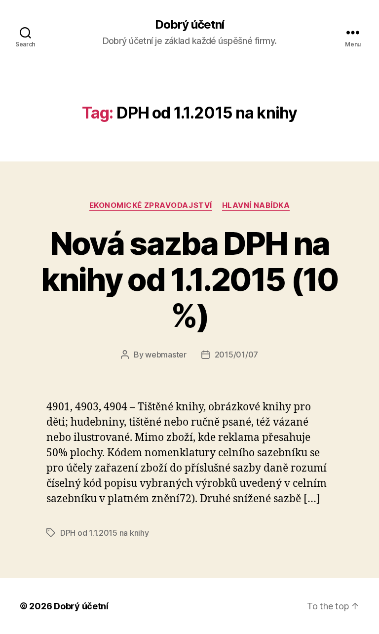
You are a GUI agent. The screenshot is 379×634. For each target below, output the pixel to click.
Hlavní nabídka (256, 205)
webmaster (166, 354)
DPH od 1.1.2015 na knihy (104, 533)
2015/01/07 (236, 354)
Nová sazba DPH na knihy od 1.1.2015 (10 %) (189, 279)
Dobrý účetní (189, 25)
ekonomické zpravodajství (150, 205)
